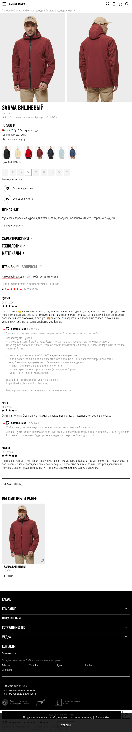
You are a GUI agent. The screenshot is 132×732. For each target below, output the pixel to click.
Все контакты (9, 653)
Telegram (6, 665)
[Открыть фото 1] (32, 57)
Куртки (71, 10)
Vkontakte (7, 669)
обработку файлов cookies (95, 717)
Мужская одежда (34, 10)
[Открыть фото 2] (99, 57)
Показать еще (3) (12, 483)
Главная (6, 10)
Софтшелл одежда (55, 10)
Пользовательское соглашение (18, 690)
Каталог (17, 10)
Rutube (88, 665)
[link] (17, 4)
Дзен (59, 665)
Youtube (33, 665)
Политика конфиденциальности (19, 693)
